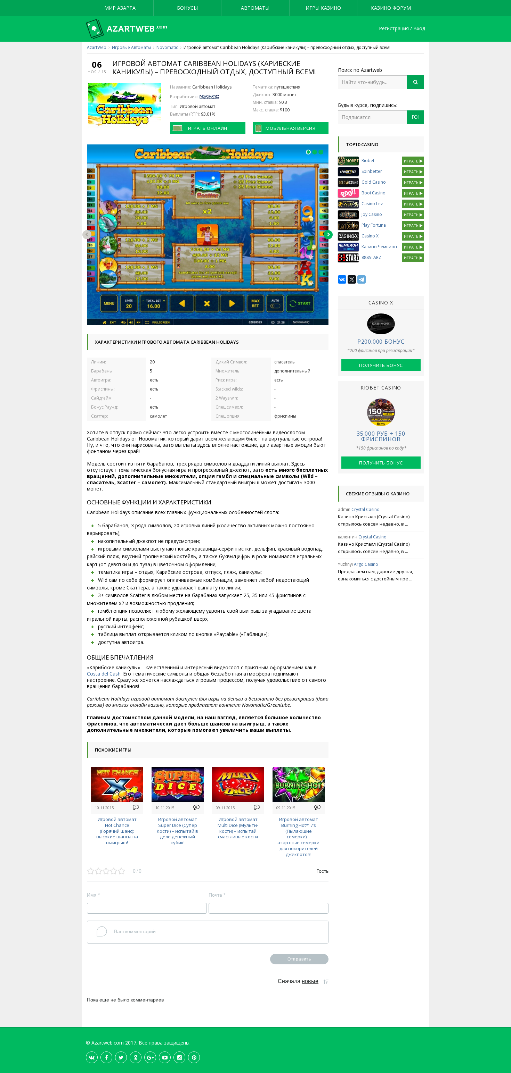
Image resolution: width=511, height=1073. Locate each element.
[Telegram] (361, 279)
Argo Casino (366, 564)
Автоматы (255, 8)
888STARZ (371, 257)
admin (344, 509)
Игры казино (323, 8)
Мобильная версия (291, 128)
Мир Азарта (120, 8)
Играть (412, 161)
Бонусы (187, 8)
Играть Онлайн (207, 128)
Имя (93, 895)
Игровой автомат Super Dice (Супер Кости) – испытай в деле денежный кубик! (177, 831)
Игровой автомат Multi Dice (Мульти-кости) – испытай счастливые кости (238, 828)
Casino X (370, 236)
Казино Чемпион (379, 247)
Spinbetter (372, 171)
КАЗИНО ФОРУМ (391, 8)
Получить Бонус (381, 365)
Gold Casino (374, 182)
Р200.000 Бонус (381, 341)
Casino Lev (372, 204)
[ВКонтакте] (342, 279)
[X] (352, 279)
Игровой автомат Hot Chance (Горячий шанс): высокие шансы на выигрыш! (117, 831)
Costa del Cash (104, 673)
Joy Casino (372, 214)
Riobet (368, 161)
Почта (217, 895)
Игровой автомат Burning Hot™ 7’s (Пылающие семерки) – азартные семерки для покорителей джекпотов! (298, 836)
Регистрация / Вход (402, 29)
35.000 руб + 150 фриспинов (381, 436)
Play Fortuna (374, 225)
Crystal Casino (365, 509)
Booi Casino (374, 193)
